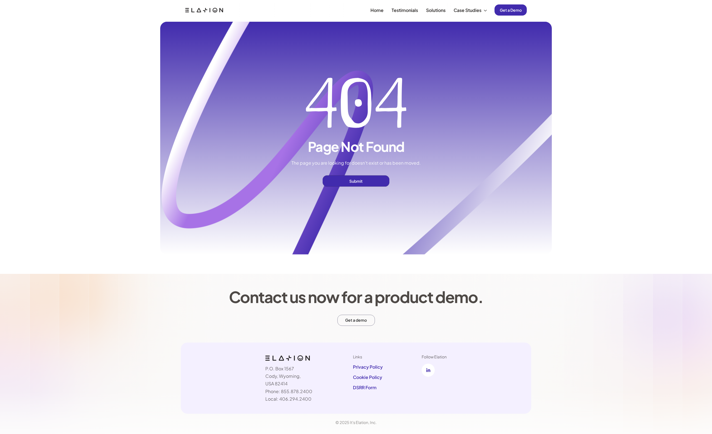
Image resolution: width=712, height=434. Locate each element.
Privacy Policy (368, 366)
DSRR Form (365, 387)
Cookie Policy (367, 377)
